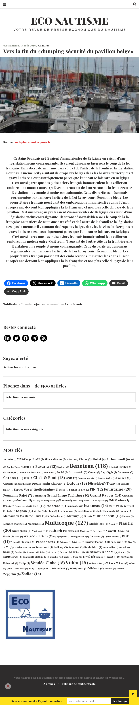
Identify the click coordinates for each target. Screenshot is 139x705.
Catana (13, 478)
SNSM (112, 552)
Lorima (126, 511)
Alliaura (72, 459)
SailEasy (61, 547)
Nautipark (38, 531)
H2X (36, 500)
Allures (85, 459)
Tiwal (88, 556)
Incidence (55, 506)
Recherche (133, 4)
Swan (77, 557)
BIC (113, 466)
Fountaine (118, 489)
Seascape (32, 552)
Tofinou (101, 557)
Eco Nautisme (69, 20)
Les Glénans (87, 511)
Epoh (125, 484)
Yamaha (110, 568)
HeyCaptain (100, 500)
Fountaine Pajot (17, 495)
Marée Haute (35, 516)
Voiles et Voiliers (117, 563)
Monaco (128, 516)
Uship (24, 563)
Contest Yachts (106, 478)
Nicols (8, 536)
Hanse (65, 500)
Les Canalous (67, 511)
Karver (128, 506)
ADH (39, 459)
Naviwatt (113, 531)
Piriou (15, 542)
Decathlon (24, 484)
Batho (29, 466)
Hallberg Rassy (50, 500)
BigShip (125, 466)
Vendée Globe (48, 562)
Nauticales (21, 531)
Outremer (97, 536)
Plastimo (28, 542)
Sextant (66, 552)
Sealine (20, 552)
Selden (54, 552)
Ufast (128, 557)
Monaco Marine (15, 523)
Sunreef (28, 557)
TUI (120, 557)
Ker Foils (9, 511)
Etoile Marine (46, 489)
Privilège (78, 542)
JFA (112, 506)
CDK (28, 478)
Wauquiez (44, 568)
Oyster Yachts (113, 536)
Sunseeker (55, 557)
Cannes (94, 472)
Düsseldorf (99, 483)
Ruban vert (44, 547)
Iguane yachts (23, 506)
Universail (10, 563)
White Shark (60, 568)
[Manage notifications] (8, 686)
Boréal (62, 472)
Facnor (75, 489)
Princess (65, 542)
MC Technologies (56, 516)
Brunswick (77, 472)
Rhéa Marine (117, 542)
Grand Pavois (105, 495)
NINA (18, 536)
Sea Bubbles (110, 547)
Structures (12, 556)
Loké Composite (108, 511)
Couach (123, 478)
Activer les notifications (20, 367)
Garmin (39, 495)
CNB (71, 478)
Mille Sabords (107, 516)
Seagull (124, 547)
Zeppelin (12, 574)
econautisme (11, 45)
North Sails (42, 536)
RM (8, 547)
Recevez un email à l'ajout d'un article (37, 701)
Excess (63, 490)
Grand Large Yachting (68, 495)
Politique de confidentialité (79, 683)
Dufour (77, 483)
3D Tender (9, 459)
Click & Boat (49, 477)
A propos (49, 683)
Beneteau (89, 465)
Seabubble (93, 547)
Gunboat (24, 500)
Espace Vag (23, 489)
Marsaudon (13, 516)
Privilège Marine (96, 542)
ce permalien (55, 304)
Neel (124, 531)
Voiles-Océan (97, 563)
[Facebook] (25, 338)
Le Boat (51, 511)
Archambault (118, 459)
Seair (8, 552)
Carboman (125, 472)
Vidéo (77, 562)
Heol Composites (82, 500)
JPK (119, 506)
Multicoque (67, 522)
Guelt (11, 500)
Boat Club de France (31, 472)
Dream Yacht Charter (49, 483)
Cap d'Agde (109, 472)
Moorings (36, 523)
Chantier (43, 45)
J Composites (74, 506)
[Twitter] (16, 338)
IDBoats (8, 506)
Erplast (8, 490)
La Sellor (38, 511)
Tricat (111, 557)
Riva (132, 542)
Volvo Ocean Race (17, 568)
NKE (28, 536)
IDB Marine (119, 500)
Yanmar (121, 568)
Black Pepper (11, 472)
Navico (73, 531)
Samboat (76, 547)
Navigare (99, 531)
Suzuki (67, 557)
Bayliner (63, 467)
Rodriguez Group (24, 547)
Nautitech (56, 530)
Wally (32, 568)
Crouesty (10, 483)
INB (39, 505)
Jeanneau (96, 505)
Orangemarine (80, 536)
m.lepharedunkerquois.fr (32, 142)
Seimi (44, 552)
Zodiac (31, 573)
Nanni (113, 524)
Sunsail (41, 556)
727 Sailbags (26, 459)
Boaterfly (50, 472)
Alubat (99, 459)
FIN (96, 489)
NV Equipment (61, 536)
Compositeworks (87, 478)
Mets (88, 516)
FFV (85, 489)
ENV (115, 483)
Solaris (124, 552)
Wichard (96, 568)
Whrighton (79, 568)
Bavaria (46, 466)
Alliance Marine (55, 459)
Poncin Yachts (47, 542)
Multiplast (98, 523)
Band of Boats (15, 467)
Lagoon (23, 511)
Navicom (86, 531)
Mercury (75, 516)
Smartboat (94, 552)
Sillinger (79, 552)
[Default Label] (7, 338)
